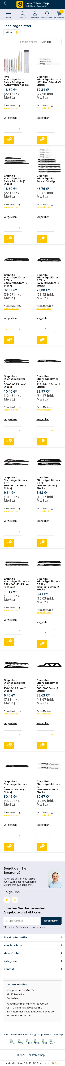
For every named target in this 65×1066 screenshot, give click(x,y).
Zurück (4, 3)
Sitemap (58, 1034)
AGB (5, 1034)
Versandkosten (11, 108)
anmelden (35, 18)
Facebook (6, 900)
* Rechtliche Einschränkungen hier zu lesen (24, 927)
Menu (8, 18)
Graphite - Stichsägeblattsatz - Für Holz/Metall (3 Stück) (49, 80)
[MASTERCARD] (21, 1041)
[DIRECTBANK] (29, 1041)
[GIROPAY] (45, 1041)
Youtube (14, 900)
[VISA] (13, 1041)
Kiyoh (57, 1063)
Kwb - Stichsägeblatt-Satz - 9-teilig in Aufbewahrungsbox (16, 80)
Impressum (44, 1034)
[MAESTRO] (53, 1041)
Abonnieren (51, 920)
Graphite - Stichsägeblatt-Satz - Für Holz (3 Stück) (14, 179)
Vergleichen (10, 117)
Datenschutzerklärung (23, 1034)
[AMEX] (37, 1041)
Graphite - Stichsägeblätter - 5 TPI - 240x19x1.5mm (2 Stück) (16, 583)
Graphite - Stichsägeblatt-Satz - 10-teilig (47, 178)
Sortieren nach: (28, 41)
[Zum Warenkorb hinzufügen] (9, 140)
